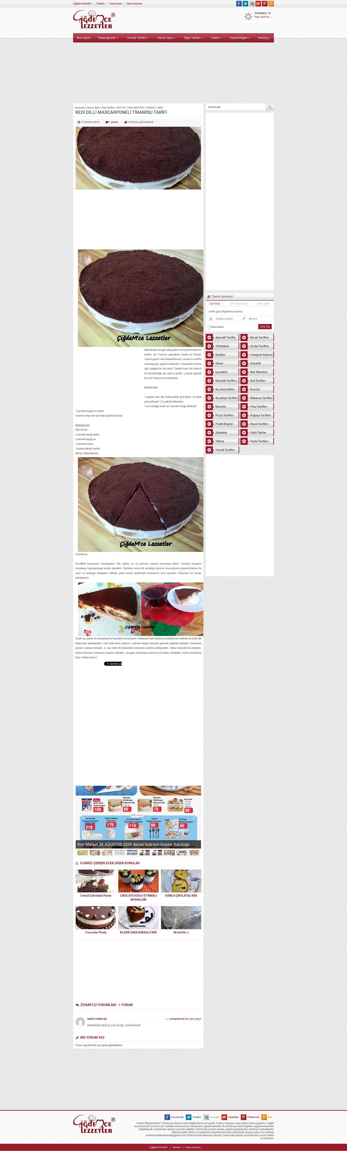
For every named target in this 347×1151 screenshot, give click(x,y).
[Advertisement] (173, 72)
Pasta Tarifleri (259, 441)
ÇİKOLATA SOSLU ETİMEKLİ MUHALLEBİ (138, 897)
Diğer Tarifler (192, 37)
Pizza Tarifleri (224, 415)
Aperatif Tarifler (225, 337)
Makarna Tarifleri (261, 398)
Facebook (177, 1117)
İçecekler (221, 372)
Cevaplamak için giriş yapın (185, 1018)
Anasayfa (80, 107)
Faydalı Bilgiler (239, 37)
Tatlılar (215, 37)
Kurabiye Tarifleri (226, 398)
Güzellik (255, 363)
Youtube (233, 1117)
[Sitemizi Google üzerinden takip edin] (252, 3)
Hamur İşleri (165, 37)
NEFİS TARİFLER (97, 1018)
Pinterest (253, 1117)
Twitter (196, 1117)
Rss (270, 1117)
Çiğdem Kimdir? (82, 3)
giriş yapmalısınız (112, 1045)
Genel (219, 363)
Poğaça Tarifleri (260, 415)
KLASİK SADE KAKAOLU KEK (138, 932)
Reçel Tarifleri (259, 424)
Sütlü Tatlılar (258, 432)
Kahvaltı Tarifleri (226, 380)
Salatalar (221, 432)
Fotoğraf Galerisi (261, 354)
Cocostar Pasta (95, 932)
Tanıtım (100, 3)
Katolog (263, 37)
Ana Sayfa (83, 37)
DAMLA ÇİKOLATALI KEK (181, 895)
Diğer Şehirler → (263, 16)
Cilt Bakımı (222, 346)
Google (214, 1117)
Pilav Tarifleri (258, 406)
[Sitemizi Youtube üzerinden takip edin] (258, 3)
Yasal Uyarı (115, 3)
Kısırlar (255, 389)
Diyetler (220, 354)
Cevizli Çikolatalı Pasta (95, 895)
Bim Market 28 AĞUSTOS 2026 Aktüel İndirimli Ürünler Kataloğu (133, 844)
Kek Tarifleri (108, 107)
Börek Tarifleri (259, 337)
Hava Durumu (134, 3)
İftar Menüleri (259, 372)
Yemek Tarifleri (136, 37)
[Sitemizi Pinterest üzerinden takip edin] (264, 3)
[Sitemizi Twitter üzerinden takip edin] (245, 3)
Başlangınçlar (107, 37)
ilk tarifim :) (181, 932)
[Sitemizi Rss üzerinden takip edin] (271, 3)
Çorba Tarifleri (259, 346)
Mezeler (220, 406)
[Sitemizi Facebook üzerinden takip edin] (239, 3)
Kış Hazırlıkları (225, 389)
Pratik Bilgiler (224, 424)
